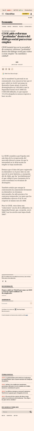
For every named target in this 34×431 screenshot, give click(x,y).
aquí (27, 315)
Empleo (9, 26)
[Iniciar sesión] (31, 14)
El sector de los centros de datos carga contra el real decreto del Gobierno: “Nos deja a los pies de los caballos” (16, 398)
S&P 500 (16, 10)
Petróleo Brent (28, 10)
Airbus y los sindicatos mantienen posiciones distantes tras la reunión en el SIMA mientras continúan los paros (16, 386)
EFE (17, 62)
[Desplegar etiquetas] (31, 303)
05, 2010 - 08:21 (16, 64)
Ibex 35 (4, 10)
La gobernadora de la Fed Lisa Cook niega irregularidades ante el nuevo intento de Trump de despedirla (17, 379)
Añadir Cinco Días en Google (11, 73)
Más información (5, 311)
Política (21, 26)
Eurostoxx (9, 415)
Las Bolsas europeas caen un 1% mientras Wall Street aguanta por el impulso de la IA (16, 392)
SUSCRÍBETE (26, 13)
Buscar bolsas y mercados (10, 407)
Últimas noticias (29, 26)
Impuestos (15, 26)
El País (30, 17)
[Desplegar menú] (3, 13)
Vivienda (4, 26)
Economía (7, 22)
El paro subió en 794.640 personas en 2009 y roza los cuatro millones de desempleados (17, 292)
